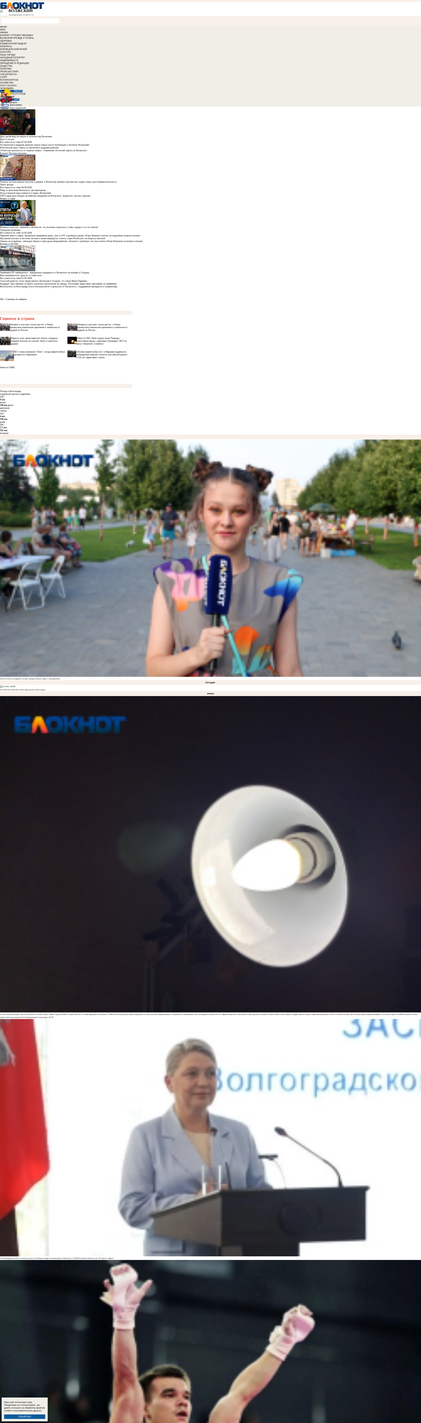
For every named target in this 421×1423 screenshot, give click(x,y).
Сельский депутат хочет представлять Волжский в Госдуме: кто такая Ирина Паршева (43, 281)
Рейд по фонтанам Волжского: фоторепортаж (23, 190)
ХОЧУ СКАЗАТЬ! (8, 85)
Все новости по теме (10, 142)
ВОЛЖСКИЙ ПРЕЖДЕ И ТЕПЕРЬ (17, 38)
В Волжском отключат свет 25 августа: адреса (95, 1258)
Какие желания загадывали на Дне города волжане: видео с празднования (30, 679)
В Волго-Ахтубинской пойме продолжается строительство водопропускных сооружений (146, 1014)
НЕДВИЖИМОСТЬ (9, 60)
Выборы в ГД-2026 (9, 244)
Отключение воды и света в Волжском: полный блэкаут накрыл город (32, 1014)
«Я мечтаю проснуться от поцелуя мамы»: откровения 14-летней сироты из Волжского (43, 150)
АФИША (4, 32)
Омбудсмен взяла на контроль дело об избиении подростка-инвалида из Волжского (38, 1258)
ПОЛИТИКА (6, 69)
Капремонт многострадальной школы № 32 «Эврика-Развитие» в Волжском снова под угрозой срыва (226, 1014)
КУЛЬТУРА (5, 52)
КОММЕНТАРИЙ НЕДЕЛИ (13, 43)
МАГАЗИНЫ (16, 105)
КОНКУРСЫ (6, 46)
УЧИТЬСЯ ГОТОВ (16, 94)
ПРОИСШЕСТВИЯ (9, 71)
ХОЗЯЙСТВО (6, 83)
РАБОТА (18, 91)
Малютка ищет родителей (13, 108)
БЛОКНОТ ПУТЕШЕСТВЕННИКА (16, 35)
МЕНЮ (3, 27)
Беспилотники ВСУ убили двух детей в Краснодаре (24, 690)
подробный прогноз (9, 394)
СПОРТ (3, 77)
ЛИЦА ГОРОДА (7, 55)
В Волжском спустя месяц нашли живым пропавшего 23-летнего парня (368, 1014)
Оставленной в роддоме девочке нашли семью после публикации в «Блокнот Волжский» (44, 145)
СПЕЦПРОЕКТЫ (8, 74)
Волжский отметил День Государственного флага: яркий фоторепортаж (300, 1014)
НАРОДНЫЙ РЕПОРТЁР (12, 57)
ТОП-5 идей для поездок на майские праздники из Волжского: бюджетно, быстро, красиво (45, 196)
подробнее (25, 394)
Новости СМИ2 (7, 367)
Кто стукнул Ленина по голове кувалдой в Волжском (85, 1014)
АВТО (3, 29)
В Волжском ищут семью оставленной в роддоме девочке (29, 147)
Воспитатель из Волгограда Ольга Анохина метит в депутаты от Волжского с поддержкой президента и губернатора (58, 286)
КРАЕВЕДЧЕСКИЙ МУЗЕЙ (13, 49)
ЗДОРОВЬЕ (6, 41)
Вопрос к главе (7, 198)
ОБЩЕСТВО (6, 66)
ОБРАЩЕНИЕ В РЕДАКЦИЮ (14, 63)
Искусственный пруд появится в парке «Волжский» (25, 193)
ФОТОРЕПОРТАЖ (9, 80)
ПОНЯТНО (24, 1416)
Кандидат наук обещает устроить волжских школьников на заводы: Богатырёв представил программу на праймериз (58, 284)
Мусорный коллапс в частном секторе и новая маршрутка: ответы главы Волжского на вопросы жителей (52, 238)
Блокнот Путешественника (13, 153)
